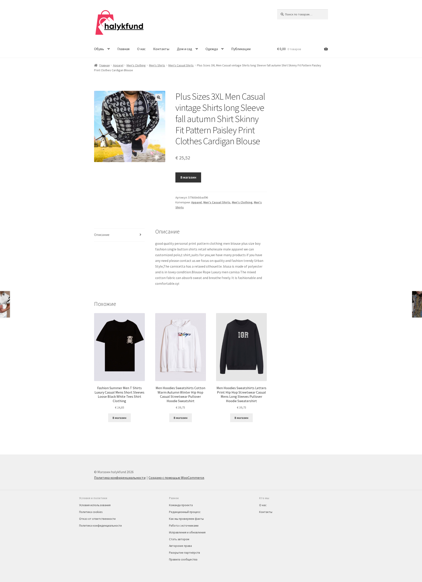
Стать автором (179, 539)
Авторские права (180, 546)
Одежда (212, 49)
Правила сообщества (183, 559)
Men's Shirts (157, 65)
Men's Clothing (136, 65)
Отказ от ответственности (97, 519)
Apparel (118, 65)
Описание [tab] (101, 234)
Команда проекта (181, 505)
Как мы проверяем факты (186, 519)
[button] (158, 97)
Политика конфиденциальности (120, 477)
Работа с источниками (183, 525)
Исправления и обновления (187, 532)
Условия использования (95, 505)
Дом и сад (184, 49)
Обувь (99, 49)
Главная (123, 49)
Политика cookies (90, 512)
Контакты (161, 49)
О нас (141, 49)
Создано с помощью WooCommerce (176, 477)
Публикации (241, 49)
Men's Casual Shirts (181, 65)
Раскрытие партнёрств (184, 553)
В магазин (188, 177)
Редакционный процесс (184, 512)
